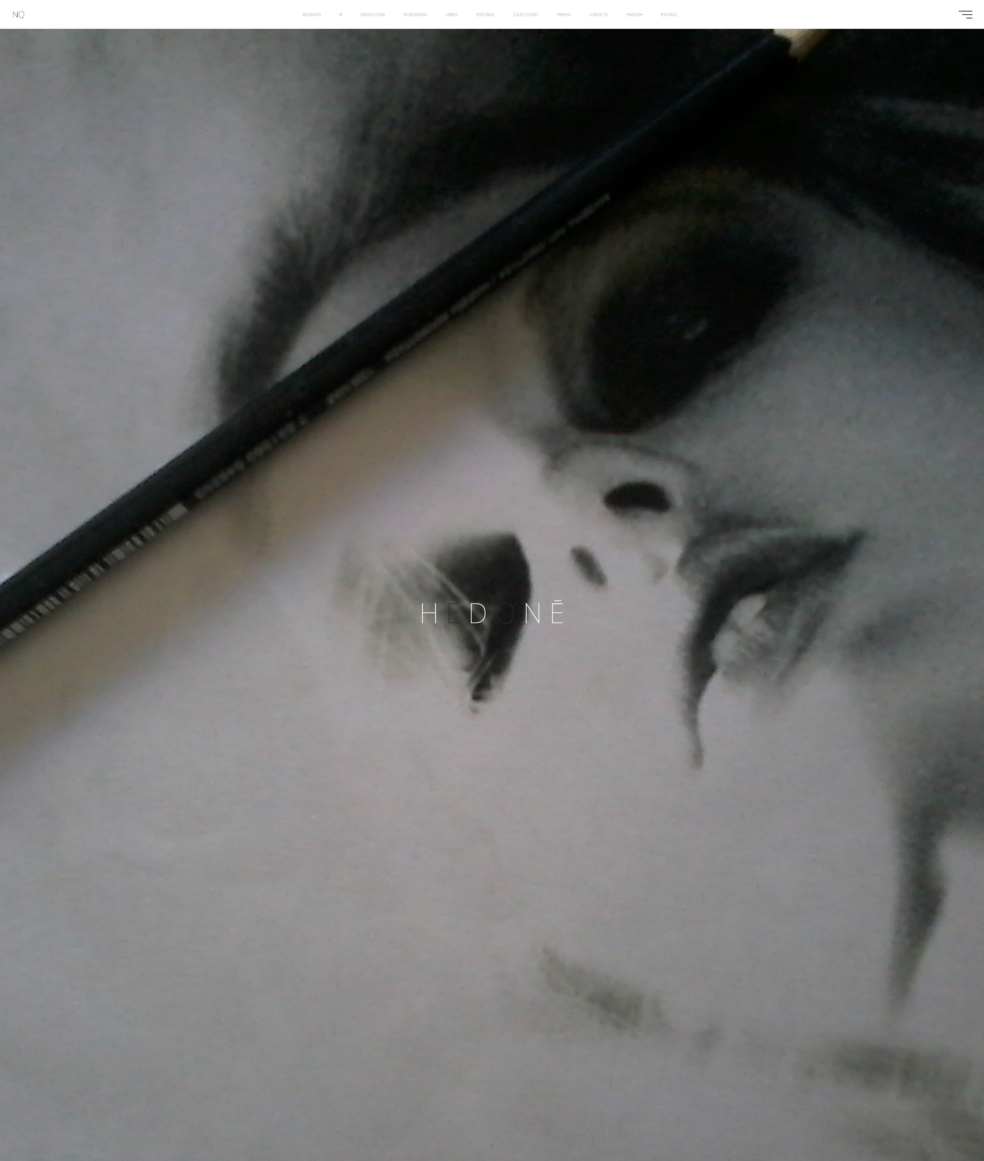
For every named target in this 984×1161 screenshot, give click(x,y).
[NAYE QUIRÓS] (19, 14)
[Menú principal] (965, 14)
